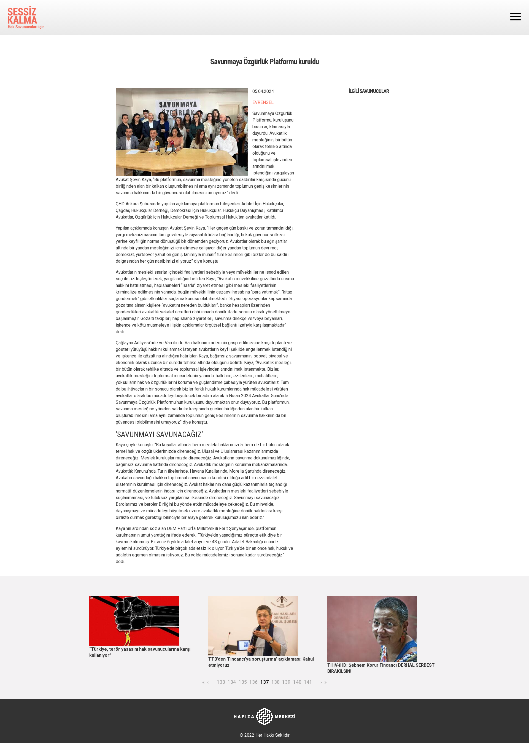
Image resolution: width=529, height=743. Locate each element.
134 (232, 682)
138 (275, 682)
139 (286, 682)
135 (243, 682)
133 (221, 682)
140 (297, 682)
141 (308, 682)
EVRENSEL (263, 102)
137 (264, 682)
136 (253, 682)
